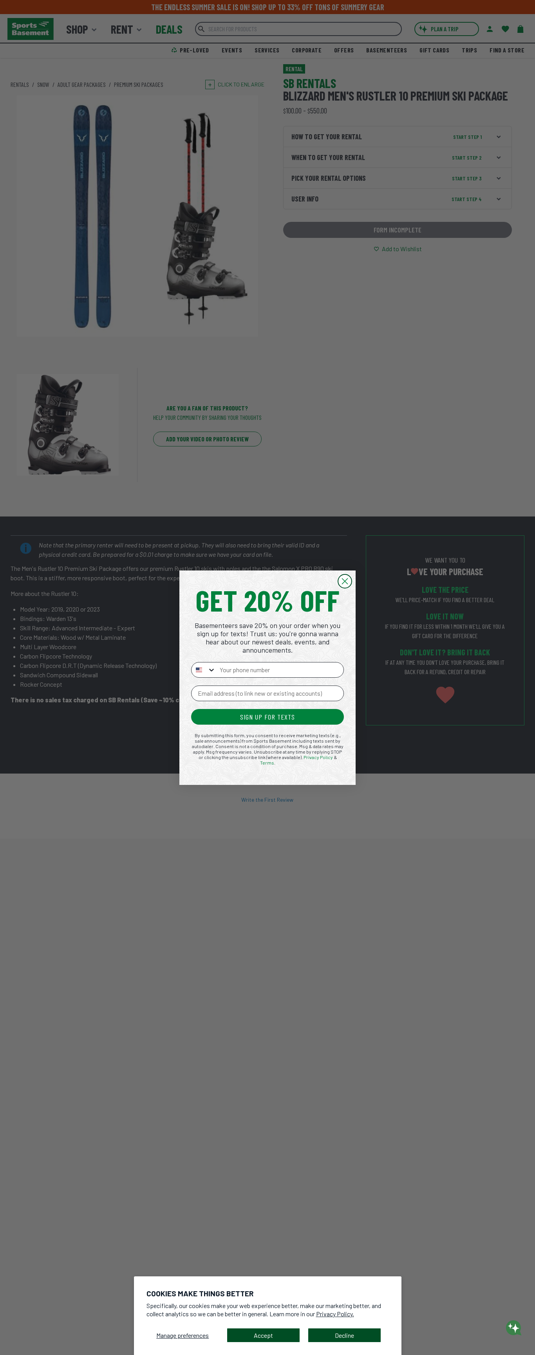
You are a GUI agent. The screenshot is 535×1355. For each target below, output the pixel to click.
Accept (263, 1335)
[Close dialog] (345, 581)
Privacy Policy (318, 757)
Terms (267, 762)
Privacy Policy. (335, 1313)
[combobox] (204, 669)
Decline (344, 1335)
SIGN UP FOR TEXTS (267, 717)
